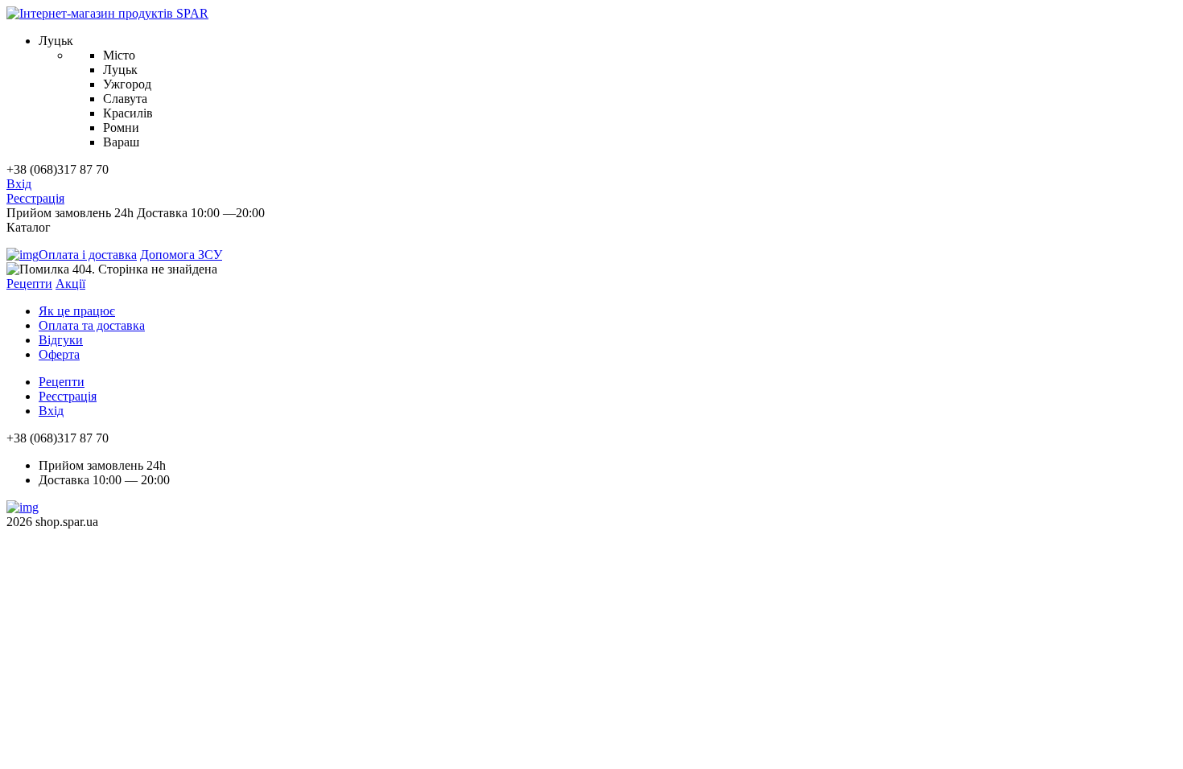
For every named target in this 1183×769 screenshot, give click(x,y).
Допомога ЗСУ (181, 254)
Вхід (18, 184)
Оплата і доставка (88, 254)
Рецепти (29, 283)
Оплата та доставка (92, 325)
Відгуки (61, 340)
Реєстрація (35, 198)
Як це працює (77, 311)
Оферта (59, 354)
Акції (70, 283)
